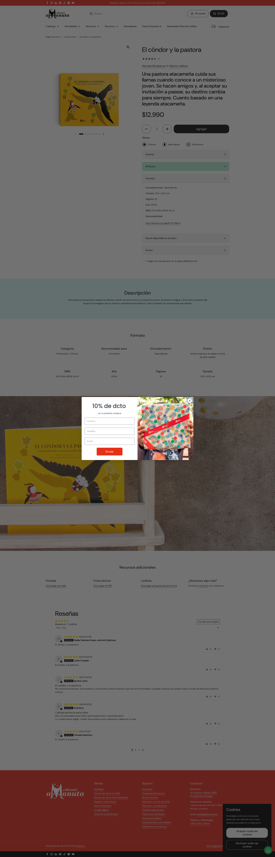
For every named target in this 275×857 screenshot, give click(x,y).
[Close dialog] (189, 400)
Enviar (110, 451)
